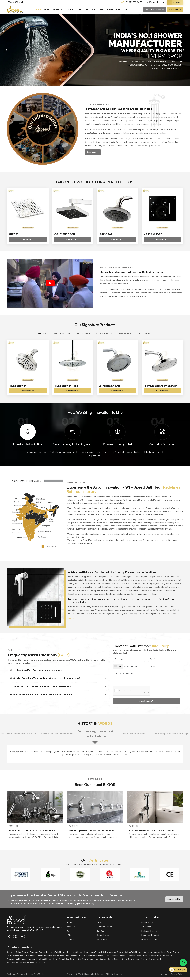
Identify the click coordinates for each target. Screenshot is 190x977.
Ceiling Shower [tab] (103, 333)
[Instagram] (15, 936)
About (47, 9)
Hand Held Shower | (34, 955)
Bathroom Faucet (149, 931)
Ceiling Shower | (173, 952)
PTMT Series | (59, 959)
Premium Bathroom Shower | (161, 955)
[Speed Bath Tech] (15, 9)
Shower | (144, 959)
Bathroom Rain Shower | (56, 952)
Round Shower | (114, 959)
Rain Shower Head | (86, 959)
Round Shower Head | (131, 959)
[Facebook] (9, 936)
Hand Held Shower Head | (54, 955)
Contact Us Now (174, 899)
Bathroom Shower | (75, 952)
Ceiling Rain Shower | (134, 952)
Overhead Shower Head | (137, 955)
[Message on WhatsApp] (183, 962)
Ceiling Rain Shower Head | (154, 952)
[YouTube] (22, 936)
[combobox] (118, 666)
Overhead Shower (104, 926)
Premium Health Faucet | (17, 959)
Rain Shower (102, 931)
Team (101, 9)
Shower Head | (155, 959)
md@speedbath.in (155, 2)
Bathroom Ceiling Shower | (18, 952)
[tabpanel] (95, 366)
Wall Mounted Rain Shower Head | (21, 962)
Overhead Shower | (118, 955)
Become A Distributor (155, 9)
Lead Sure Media (36, 974)
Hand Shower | (72, 955)
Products (57, 9)
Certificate (89, 9)
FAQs (69, 935)
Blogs (70, 9)
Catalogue (173, 9)
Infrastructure (113, 9)
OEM (78, 9)
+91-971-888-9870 (133, 2)
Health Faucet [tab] (144, 333)
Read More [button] (91, 152)
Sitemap (164, 974)
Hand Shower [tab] (124, 333)
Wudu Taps (146, 926)
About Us (71, 926)
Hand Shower (102, 939)
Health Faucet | (85, 955)
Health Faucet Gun (149, 939)
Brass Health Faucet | (93, 952)
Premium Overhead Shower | (40, 959)
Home (38, 9)
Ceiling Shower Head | (16, 955)
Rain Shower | (71, 959)
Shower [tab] (42, 333)
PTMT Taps (175, 2)
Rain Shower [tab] (83, 333)
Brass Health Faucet (150, 935)
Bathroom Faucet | (37, 952)
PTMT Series (147, 922)
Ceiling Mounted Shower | (113, 952)
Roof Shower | (101, 959)
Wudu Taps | (41, 962)
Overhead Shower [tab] (62, 333)
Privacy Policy (177, 974)
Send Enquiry (145, 701)
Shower (100, 922)
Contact (127, 9)
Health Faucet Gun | (100, 955)
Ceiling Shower (103, 935)
